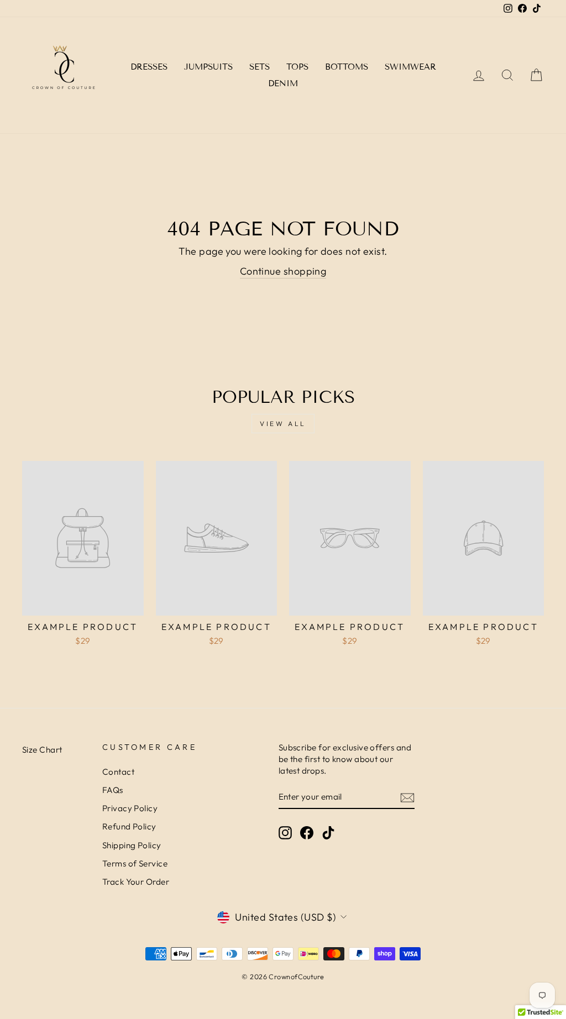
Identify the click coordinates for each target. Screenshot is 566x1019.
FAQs (112, 790)
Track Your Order (135, 881)
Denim (283, 83)
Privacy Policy (130, 808)
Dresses (148, 67)
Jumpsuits (208, 67)
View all (283, 423)
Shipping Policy (131, 845)
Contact (118, 771)
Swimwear (410, 67)
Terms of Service (134, 863)
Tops (297, 67)
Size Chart (42, 749)
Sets (259, 67)
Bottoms (346, 67)
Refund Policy (129, 826)
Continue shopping (283, 271)
